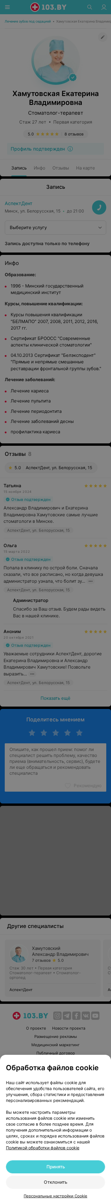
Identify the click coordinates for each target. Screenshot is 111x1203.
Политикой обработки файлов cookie (42, 1147)
